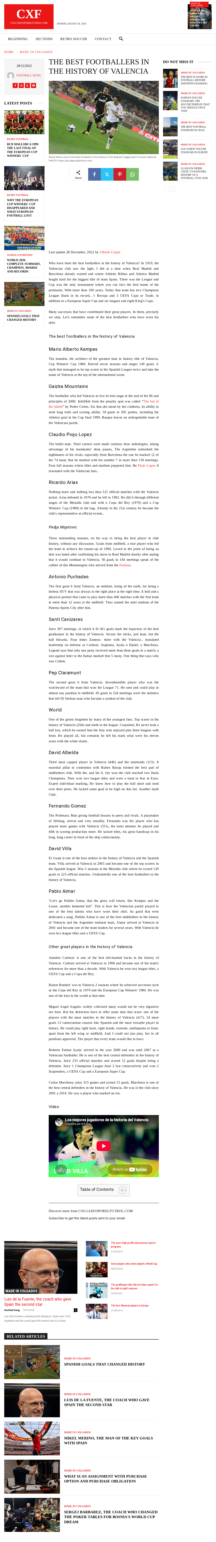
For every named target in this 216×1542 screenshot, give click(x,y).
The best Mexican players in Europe (130, 1305)
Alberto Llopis (109, 252)
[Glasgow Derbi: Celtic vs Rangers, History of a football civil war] (170, 171)
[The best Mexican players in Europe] (97, 1311)
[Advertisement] (104, 218)
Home (9, 52)
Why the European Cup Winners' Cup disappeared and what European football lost (22, 208)
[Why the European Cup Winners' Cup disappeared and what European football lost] (24, 178)
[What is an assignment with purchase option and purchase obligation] (32, 1477)
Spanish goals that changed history (104, 1364)
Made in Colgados (197, 4)
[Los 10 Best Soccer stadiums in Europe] (170, 149)
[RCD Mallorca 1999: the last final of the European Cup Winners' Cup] (24, 122)
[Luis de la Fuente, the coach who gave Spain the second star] (40, 1267)
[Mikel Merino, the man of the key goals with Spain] (32, 1438)
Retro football (18, 139)
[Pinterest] (119, 174)
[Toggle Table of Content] (120, 1190)
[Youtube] (33, 85)
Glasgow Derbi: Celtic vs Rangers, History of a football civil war (194, 173)
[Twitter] (27, 85)
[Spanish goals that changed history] (24, 294)
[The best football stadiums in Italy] (170, 126)
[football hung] (11, 75)
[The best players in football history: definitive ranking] (170, 78)
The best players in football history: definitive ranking (194, 80)
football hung (28, 75)
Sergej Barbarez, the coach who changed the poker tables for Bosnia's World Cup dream (111, 1517)
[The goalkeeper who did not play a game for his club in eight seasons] (97, 1290)
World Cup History (20, 255)
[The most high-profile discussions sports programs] (97, 1248)
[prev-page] (165, 188)
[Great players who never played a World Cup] (97, 1269)
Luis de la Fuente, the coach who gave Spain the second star (37, 1302)
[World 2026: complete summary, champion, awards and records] (24, 238)
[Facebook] (15, 85)
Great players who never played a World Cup (134, 1263)
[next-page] (172, 188)
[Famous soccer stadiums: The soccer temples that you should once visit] (170, 100)
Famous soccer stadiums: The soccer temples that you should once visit (195, 104)
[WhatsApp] (132, 174)
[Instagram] (21, 85)
